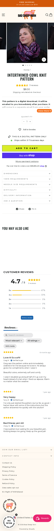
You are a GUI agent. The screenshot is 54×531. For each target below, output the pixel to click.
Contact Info (10, 456)
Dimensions (11, 173)
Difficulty (10, 190)
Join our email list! (15, 450)
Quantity (27, 117)
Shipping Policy (9, 467)
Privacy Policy (8, 471)
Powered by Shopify (27, 529)
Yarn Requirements (16, 179)
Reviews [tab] (10, 327)
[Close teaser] (16, 515)
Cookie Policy (8, 479)
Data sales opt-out (10, 488)
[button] (27, 290)
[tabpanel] (27, 385)
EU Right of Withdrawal (12, 492)
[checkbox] (10, 346)
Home (26, 70)
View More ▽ (44, 111)
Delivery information (18, 195)
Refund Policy (8, 483)
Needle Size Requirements (20, 184)
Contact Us (7, 463)
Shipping (16, 92)
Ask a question (13, 201)
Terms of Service (9, 475)
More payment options (27, 161)
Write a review (27, 318)
